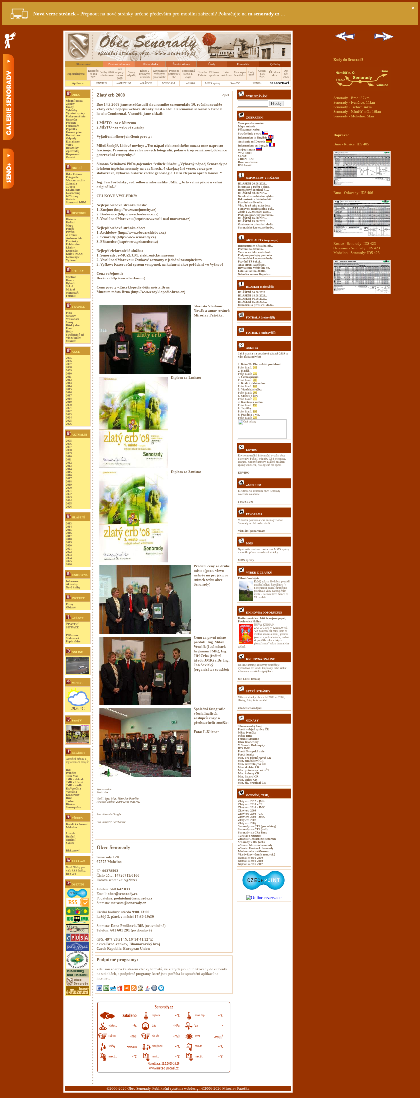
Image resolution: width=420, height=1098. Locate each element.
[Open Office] (113, 989)
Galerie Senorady (8, 97)
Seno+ (8, 169)
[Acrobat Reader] (120, 989)
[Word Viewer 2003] (100, 989)
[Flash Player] (154, 989)
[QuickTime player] (161, 989)
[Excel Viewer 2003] (106, 989)
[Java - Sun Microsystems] (148, 989)
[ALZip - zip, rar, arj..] (141, 989)
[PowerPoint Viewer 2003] (127, 989)
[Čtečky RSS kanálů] (134, 989)
